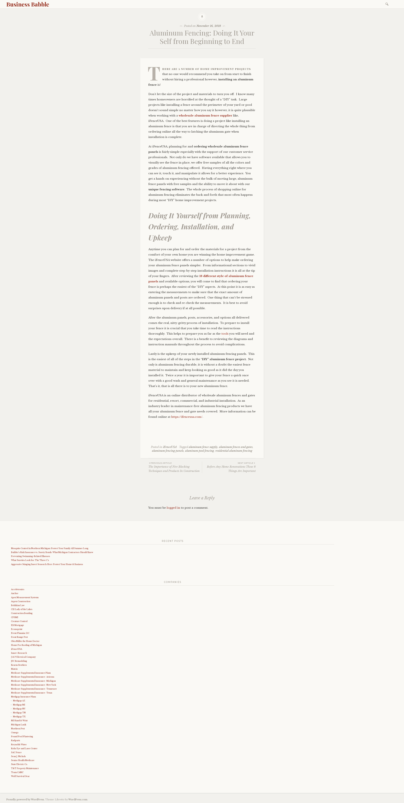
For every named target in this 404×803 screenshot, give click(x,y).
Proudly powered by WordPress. (25, 799)
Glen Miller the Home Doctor (25, 641)
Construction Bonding (22, 613)
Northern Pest (18, 728)
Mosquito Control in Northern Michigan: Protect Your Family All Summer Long (49, 548)
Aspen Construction (20, 601)
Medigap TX (19, 716)
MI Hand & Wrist (19, 720)
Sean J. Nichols (18, 756)
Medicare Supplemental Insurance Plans (31, 673)
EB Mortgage (17, 625)
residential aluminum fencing (233, 450)
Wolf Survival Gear (20, 776)
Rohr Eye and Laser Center (24, 748)
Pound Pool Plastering (22, 736)
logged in (173, 507)
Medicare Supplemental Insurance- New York (33, 685)
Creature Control (19, 621)
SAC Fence (16, 752)
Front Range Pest (19, 637)
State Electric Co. (19, 764)
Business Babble (27, 4)
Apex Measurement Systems (25, 597)
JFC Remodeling (19, 661)
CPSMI (14, 617)
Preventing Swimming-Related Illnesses (30, 556)
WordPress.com (77, 799)
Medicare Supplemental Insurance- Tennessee (34, 689)
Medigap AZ (19, 700)
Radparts (15, 740)
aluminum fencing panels (168, 450)
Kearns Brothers (19, 665)
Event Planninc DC (20, 633)
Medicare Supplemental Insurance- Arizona (32, 677)
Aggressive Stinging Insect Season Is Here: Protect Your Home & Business (47, 564)
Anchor (14, 593)
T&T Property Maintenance (25, 768)
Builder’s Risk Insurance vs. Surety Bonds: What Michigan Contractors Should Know (52, 552)
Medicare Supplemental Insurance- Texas (31, 693)
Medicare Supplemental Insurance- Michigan (33, 681)
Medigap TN (19, 712)
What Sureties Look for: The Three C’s (30, 560)
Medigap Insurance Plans (23, 697)
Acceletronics (17, 589)
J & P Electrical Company (23, 657)
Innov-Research (19, 653)
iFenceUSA (170, 447)
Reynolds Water (19, 744)
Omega (14, 732)
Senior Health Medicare (22, 760)
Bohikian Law (17, 605)
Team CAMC (17, 772)
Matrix (14, 669)
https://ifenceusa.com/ (186, 417)
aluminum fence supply (203, 447)
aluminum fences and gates (235, 447)
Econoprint (16, 629)
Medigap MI (19, 705)
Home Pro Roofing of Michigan (26, 645)
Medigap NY (19, 709)
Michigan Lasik (18, 724)
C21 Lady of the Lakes (21, 609)
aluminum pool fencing (199, 450)
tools (225, 333)
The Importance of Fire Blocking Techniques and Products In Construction (174, 467)
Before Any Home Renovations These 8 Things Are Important (231, 467)
